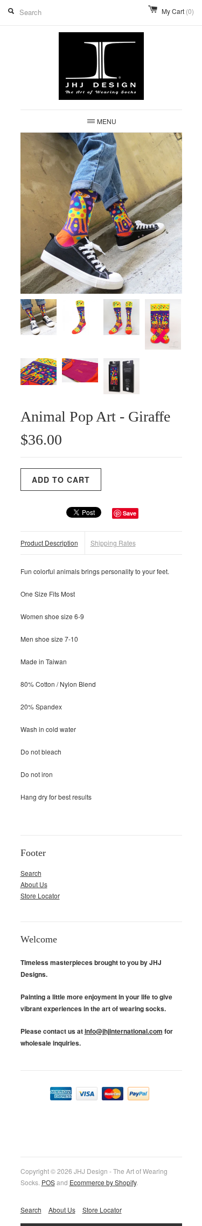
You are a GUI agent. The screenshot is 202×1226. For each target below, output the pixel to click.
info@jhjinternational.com (124, 1031)
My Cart (178, 11)
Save (129, 513)
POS (48, 1182)
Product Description (49, 542)
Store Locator (40, 895)
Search (30, 872)
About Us (33, 884)
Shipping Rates (113, 542)
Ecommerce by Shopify (102, 1182)
